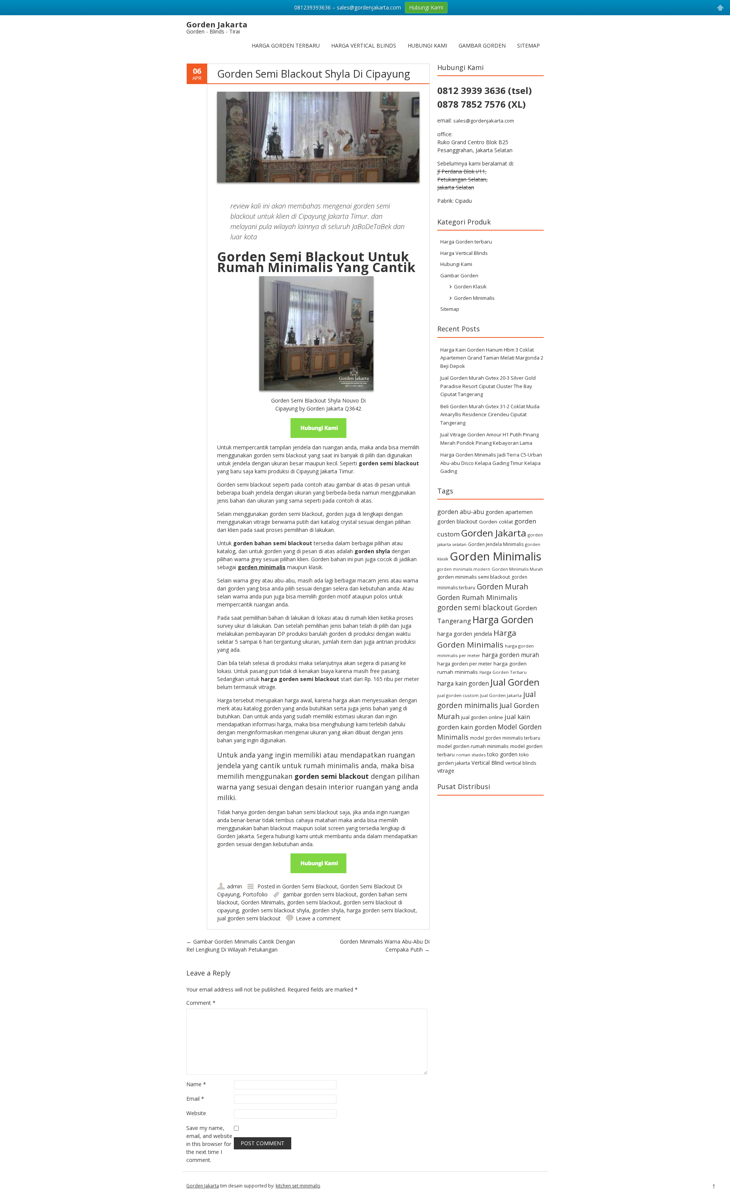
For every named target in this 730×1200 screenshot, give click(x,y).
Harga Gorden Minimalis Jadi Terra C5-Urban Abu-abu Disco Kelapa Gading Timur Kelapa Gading (491, 462)
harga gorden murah (510, 655)
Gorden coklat (496, 521)
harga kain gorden (463, 683)
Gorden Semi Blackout (309, 886)
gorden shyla (328, 910)
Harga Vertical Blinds (363, 45)
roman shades (471, 755)
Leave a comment (318, 918)
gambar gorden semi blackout (320, 894)
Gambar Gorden (482, 45)
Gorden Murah (502, 586)
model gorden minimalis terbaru (505, 738)
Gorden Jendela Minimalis (496, 544)
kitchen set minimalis (298, 1185)
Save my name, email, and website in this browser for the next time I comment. (209, 1143)
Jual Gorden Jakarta (501, 695)
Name (196, 1084)
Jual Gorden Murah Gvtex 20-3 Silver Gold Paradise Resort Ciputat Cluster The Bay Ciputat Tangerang (488, 386)
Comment (201, 1002)
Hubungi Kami (427, 45)
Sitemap (528, 45)
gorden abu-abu (460, 512)
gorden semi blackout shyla (275, 910)
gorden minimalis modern (463, 569)
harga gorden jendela (464, 633)
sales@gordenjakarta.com (483, 120)
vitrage (445, 770)
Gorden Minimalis (262, 902)
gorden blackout (457, 521)
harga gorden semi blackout (381, 910)
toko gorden (502, 754)
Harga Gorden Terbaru (503, 672)
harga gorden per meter (464, 663)
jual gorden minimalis (486, 699)
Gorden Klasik (470, 286)
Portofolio (255, 894)
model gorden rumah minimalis (473, 746)
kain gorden (478, 727)
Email (195, 1098)
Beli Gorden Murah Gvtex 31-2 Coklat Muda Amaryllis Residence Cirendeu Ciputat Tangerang (490, 414)
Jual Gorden (515, 682)
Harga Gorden (503, 619)
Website (196, 1113)
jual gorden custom (458, 695)
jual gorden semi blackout (249, 918)
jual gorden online (482, 717)
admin (234, 886)
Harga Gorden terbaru (286, 45)
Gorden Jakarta (493, 533)
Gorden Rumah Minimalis (477, 597)
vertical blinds (520, 763)
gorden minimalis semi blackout (473, 576)
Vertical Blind (487, 762)
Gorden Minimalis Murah (517, 569)
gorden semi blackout (313, 902)
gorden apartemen (509, 512)
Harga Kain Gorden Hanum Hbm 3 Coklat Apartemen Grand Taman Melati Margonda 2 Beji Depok (491, 357)
